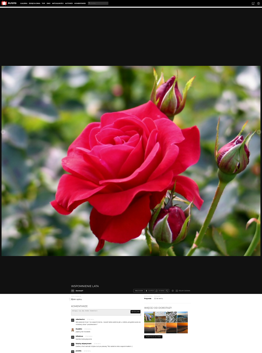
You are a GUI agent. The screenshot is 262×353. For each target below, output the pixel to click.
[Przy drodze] (160, 328)
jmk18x (78, 351)
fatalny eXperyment (83, 344)
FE (73, 345)
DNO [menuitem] (48, 3)
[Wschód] (182, 328)
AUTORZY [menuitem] (69, 3)
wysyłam (135, 312)
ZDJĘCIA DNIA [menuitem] (34, 3)
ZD (73, 320)
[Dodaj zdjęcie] (253, 3)
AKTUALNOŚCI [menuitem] (58, 3)
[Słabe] (167, 290)
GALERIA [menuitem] (23, 3)
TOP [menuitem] (43, 3)
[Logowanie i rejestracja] (259, 3)
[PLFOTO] (9, 3)
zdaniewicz (80, 319)
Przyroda (147, 298)
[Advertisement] (131, 22)
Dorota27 (79, 291)
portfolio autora (153, 337)
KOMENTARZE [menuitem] (80, 3)
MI (73, 337)
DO (72, 291)
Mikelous (79, 336)
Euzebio (79, 329)
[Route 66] (160, 317)
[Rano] (149, 328)
